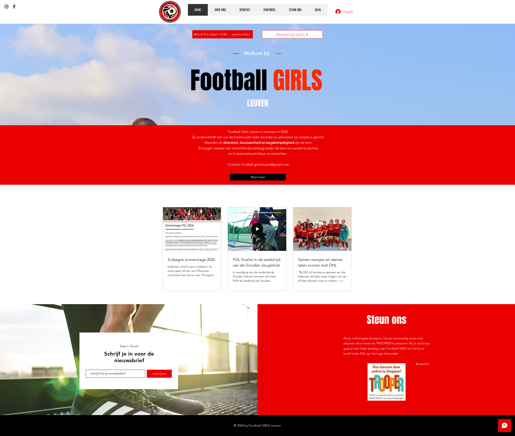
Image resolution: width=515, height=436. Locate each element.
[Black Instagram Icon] (6, 6)
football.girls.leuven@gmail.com (265, 164)
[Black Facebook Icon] (14, 6)
